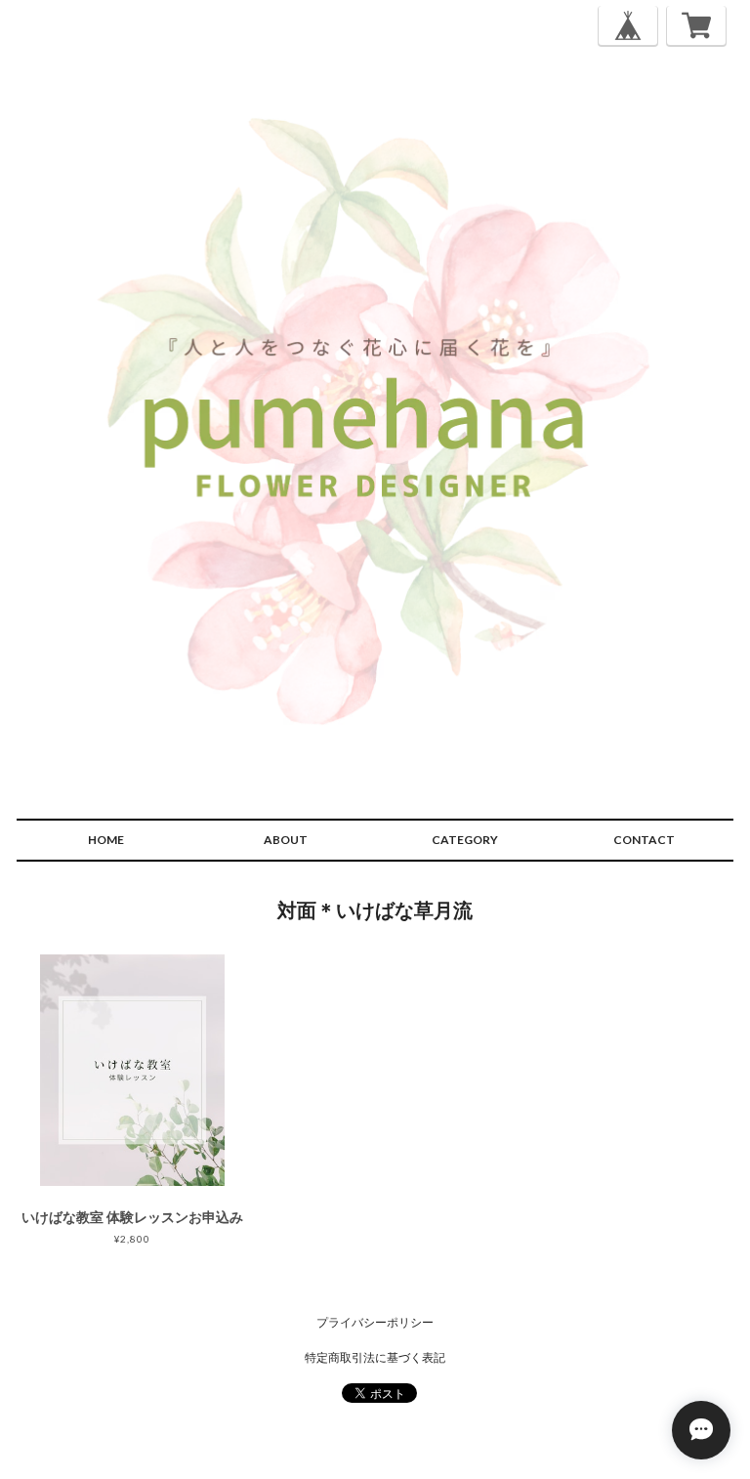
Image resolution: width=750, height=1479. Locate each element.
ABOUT (286, 839)
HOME (106, 839)
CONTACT (644, 839)
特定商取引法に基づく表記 (375, 1357)
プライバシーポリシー (375, 1322)
